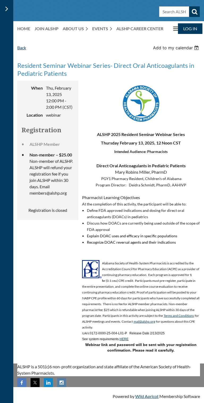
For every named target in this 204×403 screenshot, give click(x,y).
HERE (124, 339)
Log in (190, 28)
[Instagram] (61, 382)
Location (35, 114)
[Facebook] (21, 382)
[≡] (173, 28)
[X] (35, 382)
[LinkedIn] (48, 382)
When (37, 87)
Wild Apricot (147, 396)
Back (21, 47)
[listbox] (176, 48)
